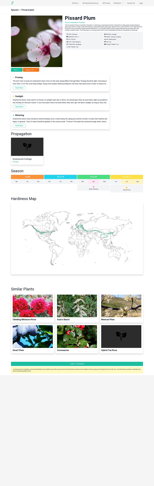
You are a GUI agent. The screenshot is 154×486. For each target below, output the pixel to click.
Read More (19, 88)
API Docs (75, 3)
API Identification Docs (90, 3)
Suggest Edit (29, 70)
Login (141, 3)
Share (15, 70)
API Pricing (106, 3)
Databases (117, 3)
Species (15, 10)
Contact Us (131, 3)
